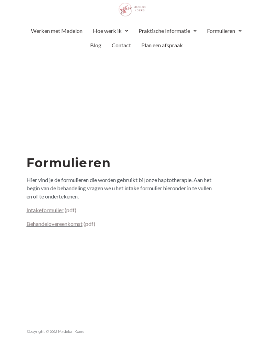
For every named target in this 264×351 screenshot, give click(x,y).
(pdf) (70, 210)
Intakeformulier (45, 210)
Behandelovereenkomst (54, 223)
